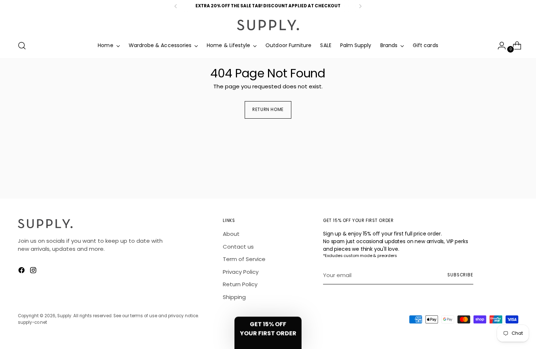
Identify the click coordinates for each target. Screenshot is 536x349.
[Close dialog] (331, 119)
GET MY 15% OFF (268, 211)
